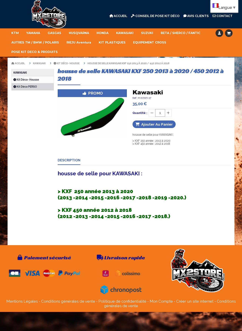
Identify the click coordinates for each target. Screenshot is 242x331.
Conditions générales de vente (68, 301)
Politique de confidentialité (122, 301)
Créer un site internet (194, 301)
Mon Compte (161, 301)
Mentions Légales (22, 301)
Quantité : (140, 113)
